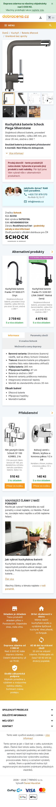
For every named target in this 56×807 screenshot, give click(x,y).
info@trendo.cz (36, 201)
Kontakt (7, 726)
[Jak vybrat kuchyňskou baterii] (28, 538)
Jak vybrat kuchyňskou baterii (23, 559)
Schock (17, 212)
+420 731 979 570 (37, 194)
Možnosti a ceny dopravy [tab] (28, 346)
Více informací (16, 153)
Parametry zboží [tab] (39, 335)
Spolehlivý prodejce (15, 709)
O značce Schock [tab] (28, 341)
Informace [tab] (13, 335)
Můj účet (8, 720)
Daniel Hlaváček (32, 783)
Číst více (9, 579)
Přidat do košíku (14, 486)
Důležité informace (14, 715)
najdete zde (38, 10)
